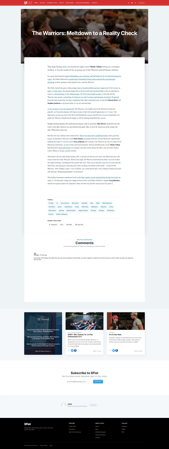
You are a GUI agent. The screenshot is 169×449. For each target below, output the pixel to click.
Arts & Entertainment (83, 2)
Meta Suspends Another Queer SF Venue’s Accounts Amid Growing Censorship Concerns (43, 345)
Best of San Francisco (75, 432)
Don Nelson (52, 206)
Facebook (124, 426)
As (57, 203)
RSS (123, 432)
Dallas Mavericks (107, 203)
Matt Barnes (94, 206)
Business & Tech (52, 2)
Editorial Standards (100, 432)
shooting (61, 210)
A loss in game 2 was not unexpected (61, 109)
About (97, 426)
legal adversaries (65, 147)
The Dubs (93, 210)
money (111, 206)
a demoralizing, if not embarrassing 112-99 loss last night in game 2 (78, 94)
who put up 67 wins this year (66, 165)
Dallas (98, 203)
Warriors (51, 214)
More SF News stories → (43, 351)
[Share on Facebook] (75, 350)
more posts (74, 406)
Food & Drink (70, 2)
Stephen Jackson (83, 210)
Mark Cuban (85, 206)
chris (88, 28)
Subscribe (141, 2)
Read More (93, 405)
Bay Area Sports (71, 210)
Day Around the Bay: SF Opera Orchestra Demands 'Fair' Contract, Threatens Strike (43, 330)
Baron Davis (75, 203)
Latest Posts (72, 426)
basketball (84, 203)
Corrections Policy (100, 435)
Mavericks (103, 206)
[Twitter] (132, 2)
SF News (81, 28)
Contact (94, 2)
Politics (42, 2)
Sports (61, 2)
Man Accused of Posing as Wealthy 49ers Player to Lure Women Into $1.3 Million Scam (43, 337)
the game (101, 210)
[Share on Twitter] (72, 350)
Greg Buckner (68, 206)
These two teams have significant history (93, 135)
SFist (27, 424)
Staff (96, 429)
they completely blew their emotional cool (84, 100)
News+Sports (52, 210)
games (60, 206)
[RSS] (136, 2)
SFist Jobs (72, 429)
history (77, 206)
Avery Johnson (65, 203)
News (36, 2)
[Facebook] (128, 2)
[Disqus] (84, 274)
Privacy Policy (43, 445)
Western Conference (61, 214)
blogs (91, 203)
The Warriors (110, 210)
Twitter (124, 429)
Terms (50, 445)
